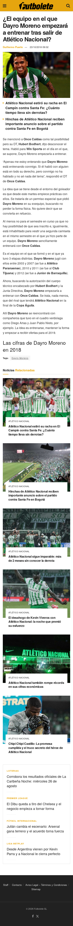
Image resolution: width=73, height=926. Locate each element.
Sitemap (35, 889)
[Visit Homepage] (36, 5)
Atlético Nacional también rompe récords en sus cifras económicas (36, 684)
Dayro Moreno (20, 358)
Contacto (17, 885)
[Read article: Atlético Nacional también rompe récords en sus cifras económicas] (36, 659)
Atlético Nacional (18, 421)
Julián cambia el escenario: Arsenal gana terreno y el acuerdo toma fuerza (35, 828)
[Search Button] (68, 6)
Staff (5, 885)
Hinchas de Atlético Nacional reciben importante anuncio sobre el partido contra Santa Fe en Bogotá (35, 124)
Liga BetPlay (15, 843)
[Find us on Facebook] (33, 916)
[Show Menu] (4, 5)
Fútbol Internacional (22, 820)
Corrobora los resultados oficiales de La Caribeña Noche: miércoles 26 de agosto (36, 781)
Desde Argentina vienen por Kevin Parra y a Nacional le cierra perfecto (33, 851)
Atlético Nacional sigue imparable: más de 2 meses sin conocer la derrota (34, 558)
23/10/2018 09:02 (39, 47)
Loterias (13, 770)
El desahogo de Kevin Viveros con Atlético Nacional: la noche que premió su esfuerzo (34, 621)
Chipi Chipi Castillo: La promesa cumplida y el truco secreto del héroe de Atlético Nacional (35, 747)
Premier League (17, 798)
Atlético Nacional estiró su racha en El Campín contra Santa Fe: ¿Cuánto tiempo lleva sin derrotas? (36, 108)
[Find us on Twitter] (37, 916)
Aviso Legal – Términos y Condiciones (46, 885)
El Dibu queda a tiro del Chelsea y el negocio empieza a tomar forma (34, 806)
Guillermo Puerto (13, 47)
